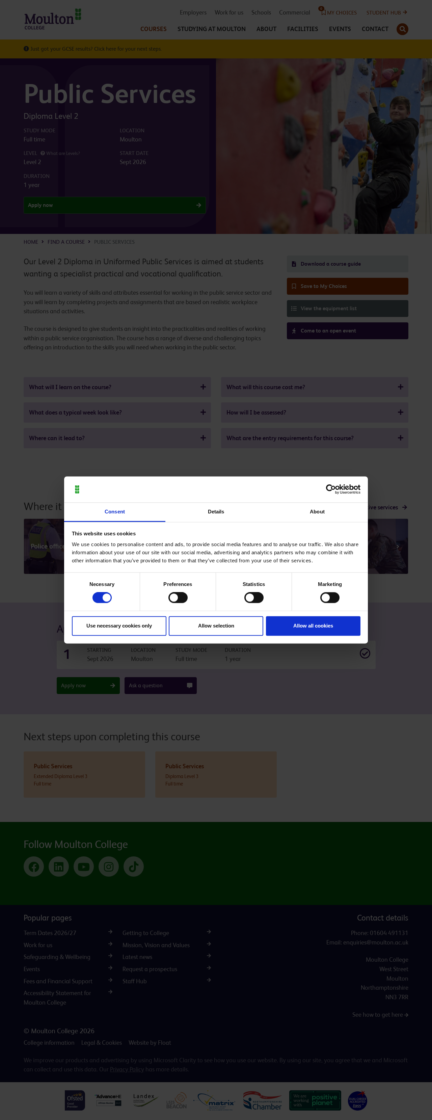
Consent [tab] (115, 511)
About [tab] (317, 511)
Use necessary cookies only (119, 626)
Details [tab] (216, 511)
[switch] (178, 597)
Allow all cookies (313, 626)
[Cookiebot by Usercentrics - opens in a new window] (330, 489)
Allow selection (216, 626)
